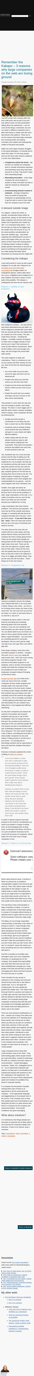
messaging (11, 1136)
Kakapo (7, 275)
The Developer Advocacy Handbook (18, 1297)
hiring (18, 1133)
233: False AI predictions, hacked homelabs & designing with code (14, 1276)
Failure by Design (16, 754)
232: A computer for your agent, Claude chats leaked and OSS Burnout (16, 1280)
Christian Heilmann (5, 14)
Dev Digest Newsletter (20, 1262)
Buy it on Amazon (15, 1300)
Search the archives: (5, 15)
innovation (24, 1133)
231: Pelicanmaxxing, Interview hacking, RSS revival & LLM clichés (16, 1283)
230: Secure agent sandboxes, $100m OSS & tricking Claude (16, 1287)
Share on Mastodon (18, 1168)
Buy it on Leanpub (15, 1303)
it (29, 1133)
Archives (3, 1375)
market (3, 1136)
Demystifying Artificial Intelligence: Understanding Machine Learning (18, 1328)
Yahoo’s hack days (15, 655)
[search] (30, 16)
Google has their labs (9, 679)
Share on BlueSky (25, 1227)
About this (3, 1373)
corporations (10, 1133)
